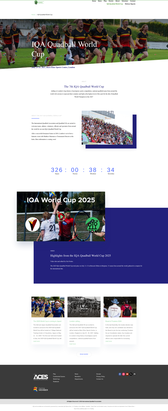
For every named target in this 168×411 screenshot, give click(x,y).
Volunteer (125, 1)
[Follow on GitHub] (134, 374)
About (118, 1)
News (100, 1)
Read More (84, 354)
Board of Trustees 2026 (113, 321)
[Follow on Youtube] (127, 374)
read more (36, 341)
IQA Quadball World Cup (115, 4)
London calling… (75, 321)
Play (105, 1)
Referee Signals (130, 4)
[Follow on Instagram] (123, 374)
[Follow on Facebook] (119, 374)
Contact (132, 1)
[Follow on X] (131, 374)
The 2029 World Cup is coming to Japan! (47, 321)
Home (94, 1)
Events (111, 1)
